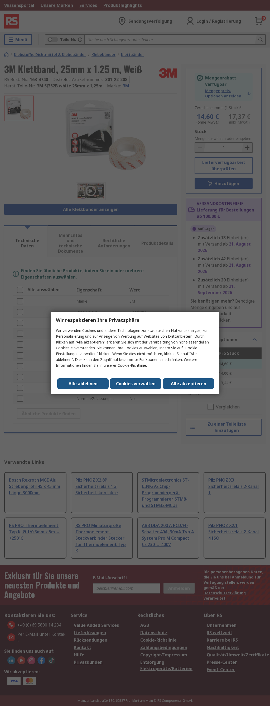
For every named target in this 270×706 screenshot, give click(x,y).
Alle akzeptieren (188, 384)
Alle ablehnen (83, 384)
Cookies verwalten (136, 384)
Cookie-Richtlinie (132, 365)
